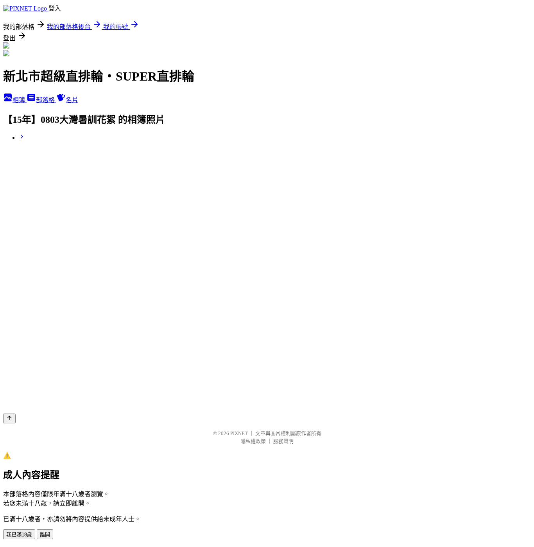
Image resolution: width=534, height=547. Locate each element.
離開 (45, 535)
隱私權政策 (253, 441)
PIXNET (239, 433)
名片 (72, 100)
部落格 (46, 100)
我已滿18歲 (19, 535)
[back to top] (9, 418)
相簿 (20, 100)
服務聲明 (283, 441)
